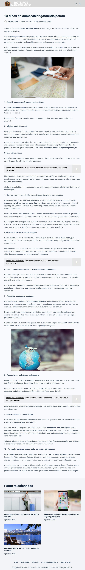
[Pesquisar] (76, 3)
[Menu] (80, 4)
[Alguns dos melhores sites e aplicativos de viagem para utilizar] (62, 500)
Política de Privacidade (49, 562)
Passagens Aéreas (45, 21)
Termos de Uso (66, 562)
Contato (35, 562)
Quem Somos (25, 562)
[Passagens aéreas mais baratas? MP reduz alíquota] (22, 500)
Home (16, 562)
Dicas (36, 21)
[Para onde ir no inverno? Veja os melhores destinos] (22, 534)
